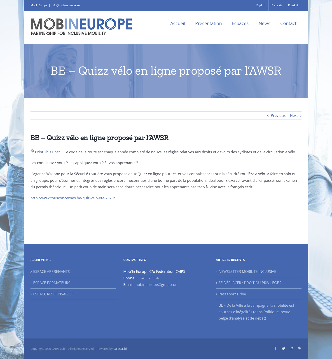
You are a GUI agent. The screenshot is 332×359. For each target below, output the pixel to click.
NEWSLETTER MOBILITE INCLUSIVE (247, 271)
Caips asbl (120, 349)
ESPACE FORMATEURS (51, 282)
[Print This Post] (32, 152)
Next (294, 115)
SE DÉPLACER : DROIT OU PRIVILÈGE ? (250, 282)
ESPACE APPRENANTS (51, 271)
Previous (278, 115)
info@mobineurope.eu (66, 5)
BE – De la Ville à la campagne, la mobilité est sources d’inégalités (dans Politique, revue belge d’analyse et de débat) (256, 312)
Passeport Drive (232, 294)
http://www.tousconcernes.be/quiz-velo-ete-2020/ (72, 198)
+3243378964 (147, 278)
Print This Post (47, 152)
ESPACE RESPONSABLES (53, 294)
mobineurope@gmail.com (156, 284)
